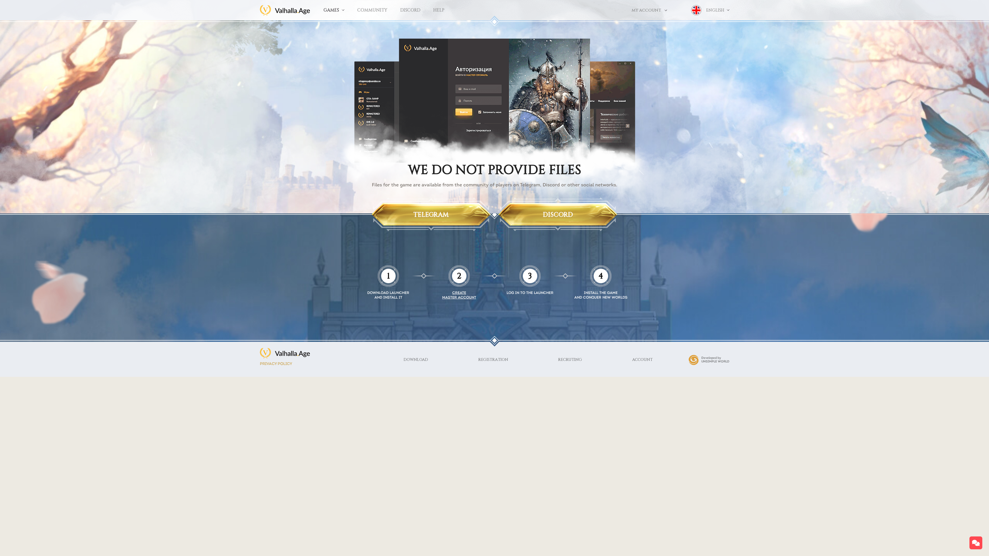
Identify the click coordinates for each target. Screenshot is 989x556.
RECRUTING (570, 360)
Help (438, 10)
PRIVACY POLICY (276, 364)
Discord (410, 10)
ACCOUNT (642, 360)
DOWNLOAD (416, 360)
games (331, 10)
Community (372, 10)
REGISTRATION (493, 360)
